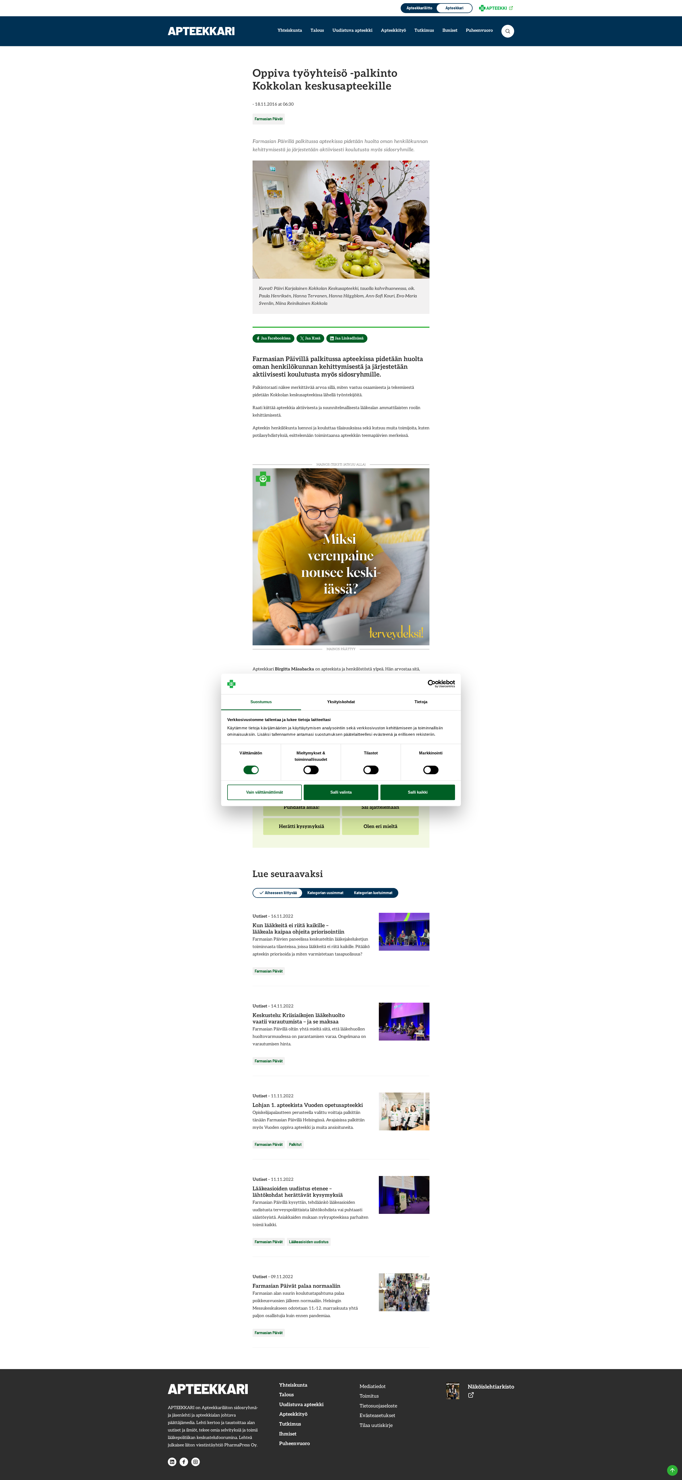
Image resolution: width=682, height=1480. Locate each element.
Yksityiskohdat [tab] (341, 701)
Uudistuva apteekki (352, 30)
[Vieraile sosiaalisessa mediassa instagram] (195, 1462)
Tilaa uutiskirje (376, 1425)
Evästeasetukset (377, 1415)
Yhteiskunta (290, 30)
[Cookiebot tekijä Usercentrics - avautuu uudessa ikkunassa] (431, 684)
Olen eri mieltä (380, 829)
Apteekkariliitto (419, 8)
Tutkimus (424, 30)
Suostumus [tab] (261, 701)
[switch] (311, 770)
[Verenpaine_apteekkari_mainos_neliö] (341, 556)
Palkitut (295, 1144)
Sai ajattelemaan (380, 810)
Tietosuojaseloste (378, 1406)
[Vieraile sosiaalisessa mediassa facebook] (184, 1462)
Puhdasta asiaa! (301, 810)
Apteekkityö (393, 30)
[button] (507, 31)
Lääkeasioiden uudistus (308, 1241)
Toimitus (369, 1396)
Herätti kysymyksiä (301, 829)
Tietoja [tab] (421, 701)
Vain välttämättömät (264, 792)
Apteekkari (454, 8)
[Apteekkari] (201, 31)
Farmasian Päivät (269, 119)
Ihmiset (450, 30)
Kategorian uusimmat (325, 892)
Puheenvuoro (479, 30)
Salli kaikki (418, 792)
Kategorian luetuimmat (373, 892)
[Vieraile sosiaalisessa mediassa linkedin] (172, 1462)
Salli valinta (341, 792)
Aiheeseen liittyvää (281, 892)
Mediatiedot (373, 1386)
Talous (317, 30)
